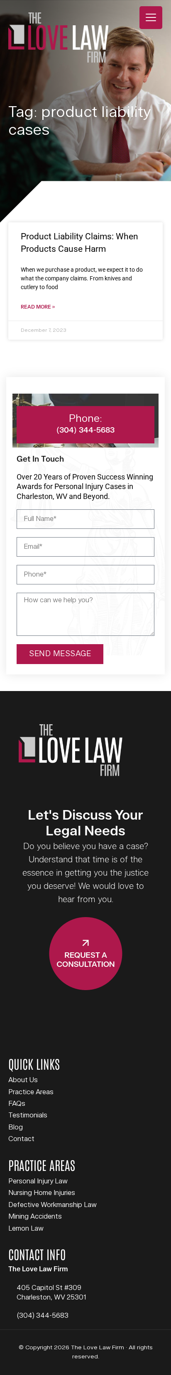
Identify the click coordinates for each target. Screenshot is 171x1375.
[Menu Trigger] (150, 17)
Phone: (85, 418)
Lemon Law (26, 1229)
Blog (15, 1127)
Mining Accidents (35, 1217)
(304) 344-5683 (42, 1316)
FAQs (16, 1104)
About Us (23, 1080)
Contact (21, 1139)
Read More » (38, 307)
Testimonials (27, 1115)
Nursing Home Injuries (41, 1193)
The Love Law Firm (58, 37)
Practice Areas (31, 1092)
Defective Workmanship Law (52, 1205)
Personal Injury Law (38, 1181)
